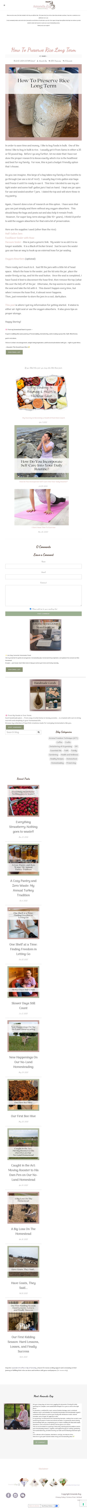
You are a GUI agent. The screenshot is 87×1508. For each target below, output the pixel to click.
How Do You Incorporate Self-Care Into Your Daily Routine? (43, 481)
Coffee (59, 742)
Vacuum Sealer (13, 242)
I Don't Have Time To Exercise (43, 527)
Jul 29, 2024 (43, 486)
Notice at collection (34, 1506)
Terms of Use (71, 1497)
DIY (52, 61)
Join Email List (14, 352)
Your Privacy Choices (47, 1506)
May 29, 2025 (23, 1072)
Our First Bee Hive (23, 1116)
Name (44, 561)
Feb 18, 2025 (23, 1293)
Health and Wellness (69, 754)
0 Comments (68, 61)
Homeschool (71, 759)
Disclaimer (43, 1468)
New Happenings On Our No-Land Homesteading (23, 1062)
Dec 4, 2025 (23, 901)
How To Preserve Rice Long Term (43, 49)
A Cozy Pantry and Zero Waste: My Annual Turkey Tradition (23, 888)
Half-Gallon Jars (13, 234)
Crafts (68, 742)
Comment (43, 583)
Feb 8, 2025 (23, 1357)
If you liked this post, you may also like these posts (43, 368)
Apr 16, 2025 (23, 1239)
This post (10, 305)
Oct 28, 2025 (23, 959)
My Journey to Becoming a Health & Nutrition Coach (43, 418)
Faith (66, 750)
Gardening (53, 754)
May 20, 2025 (23, 1122)
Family (74, 750)
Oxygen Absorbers (15, 259)
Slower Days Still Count (23, 1006)
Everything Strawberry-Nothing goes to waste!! (23, 827)
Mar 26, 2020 (43, 532)
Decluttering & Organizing (61, 746)
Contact (41, 1442)
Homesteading (57, 763)
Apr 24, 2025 (23, 1185)
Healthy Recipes (57, 759)
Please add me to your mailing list (44, 609)
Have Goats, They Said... (23, 1286)
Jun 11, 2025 (23, 1013)
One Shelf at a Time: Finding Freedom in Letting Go (23, 949)
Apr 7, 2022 (43, 422)
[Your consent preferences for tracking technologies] (83, 1504)
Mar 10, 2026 (23, 837)
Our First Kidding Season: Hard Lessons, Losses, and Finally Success (23, 1344)
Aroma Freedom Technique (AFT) (63, 738)
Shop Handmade (15, 727)
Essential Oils (55, 750)
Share (43, 56)
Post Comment (43, 614)
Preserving (57, 61)
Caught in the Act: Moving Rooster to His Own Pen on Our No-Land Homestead (23, 1173)
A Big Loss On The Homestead (23, 1232)
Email (43, 572)
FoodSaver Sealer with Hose (19, 238)
